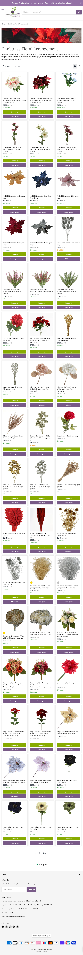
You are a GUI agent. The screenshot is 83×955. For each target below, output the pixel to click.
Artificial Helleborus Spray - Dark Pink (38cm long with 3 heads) (12, 149)
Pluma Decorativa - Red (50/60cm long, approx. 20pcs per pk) (40, 535)
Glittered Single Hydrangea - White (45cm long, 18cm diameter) (67, 389)
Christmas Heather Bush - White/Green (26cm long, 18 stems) (66, 292)
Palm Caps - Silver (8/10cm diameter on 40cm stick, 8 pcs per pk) (40, 487)
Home (4, 24)
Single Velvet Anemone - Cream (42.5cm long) (41, 828)
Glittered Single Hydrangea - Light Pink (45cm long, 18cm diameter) (40, 389)
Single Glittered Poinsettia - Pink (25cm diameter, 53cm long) (41, 781)
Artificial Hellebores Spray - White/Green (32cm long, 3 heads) (66, 100)
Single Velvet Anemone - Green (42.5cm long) (67, 828)
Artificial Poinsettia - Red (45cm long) (13, 244)
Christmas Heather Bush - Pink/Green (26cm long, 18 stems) (12, 292)
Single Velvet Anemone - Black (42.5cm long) (67, 781)
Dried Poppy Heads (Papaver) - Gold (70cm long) (67, 339)
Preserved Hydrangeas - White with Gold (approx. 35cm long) (13, 637)
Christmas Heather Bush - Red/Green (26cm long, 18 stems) (41, 291)
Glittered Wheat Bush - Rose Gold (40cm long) (13, 437)
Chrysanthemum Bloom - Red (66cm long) (13, 339)
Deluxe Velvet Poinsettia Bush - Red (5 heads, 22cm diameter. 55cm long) (40, 340)
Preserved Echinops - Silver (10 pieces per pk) (14, 583)
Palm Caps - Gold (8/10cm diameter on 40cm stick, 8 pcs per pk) (13, 487)
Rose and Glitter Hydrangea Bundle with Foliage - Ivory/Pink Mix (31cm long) (68, 634)
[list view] (79, 66)
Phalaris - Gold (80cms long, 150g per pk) (68, 486)
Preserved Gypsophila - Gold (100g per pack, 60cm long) (40, 587)
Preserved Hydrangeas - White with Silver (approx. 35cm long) (40, 633)
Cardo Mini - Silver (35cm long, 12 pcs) (68, 244)
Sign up (32, 889)
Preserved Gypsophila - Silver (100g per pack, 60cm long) (67, 587)
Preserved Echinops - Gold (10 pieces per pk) (67, 534)
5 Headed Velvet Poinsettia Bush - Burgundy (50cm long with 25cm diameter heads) (41, 100)
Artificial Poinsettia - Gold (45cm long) (14, 197)
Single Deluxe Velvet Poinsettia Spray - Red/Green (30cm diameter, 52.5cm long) (40, 734)
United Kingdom (40, 935)
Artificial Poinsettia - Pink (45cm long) (67, 197)
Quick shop (14, 112)
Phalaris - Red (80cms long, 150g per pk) (14, 534)
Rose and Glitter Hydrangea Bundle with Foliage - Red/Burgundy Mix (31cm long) (40, 685)
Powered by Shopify (41, 951)
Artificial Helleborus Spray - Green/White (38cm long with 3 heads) (40, 149)
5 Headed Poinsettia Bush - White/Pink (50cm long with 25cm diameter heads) (14, 100)
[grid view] (75, 66)
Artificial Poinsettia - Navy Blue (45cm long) (40, 197)
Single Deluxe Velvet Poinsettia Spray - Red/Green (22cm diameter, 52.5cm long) (13, 734)
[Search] (79, 12)
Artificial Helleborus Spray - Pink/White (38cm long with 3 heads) (67, 149)
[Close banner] (81, 3)
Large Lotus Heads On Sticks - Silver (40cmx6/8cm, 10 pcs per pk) (40, 438)
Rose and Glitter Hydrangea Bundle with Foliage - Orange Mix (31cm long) (13, 685)
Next (44, 853)
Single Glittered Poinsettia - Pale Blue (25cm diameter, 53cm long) (14, 781)
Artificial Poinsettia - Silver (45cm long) (41, 244)
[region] (41, 3)
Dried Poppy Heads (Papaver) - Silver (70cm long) (13, 388)
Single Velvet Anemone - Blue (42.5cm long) (13, 828)
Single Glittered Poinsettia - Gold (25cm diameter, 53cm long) (68, 733)
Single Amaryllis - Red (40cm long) (67, 684)
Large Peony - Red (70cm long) (67, 436)
